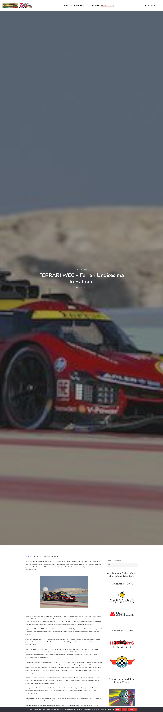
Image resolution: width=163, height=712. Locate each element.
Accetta (118, 709)
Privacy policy (132, 709)
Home (27, 556)
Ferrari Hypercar (81, 269)
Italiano (105, 5)
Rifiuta (124, 709)
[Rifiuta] (161, 709)
